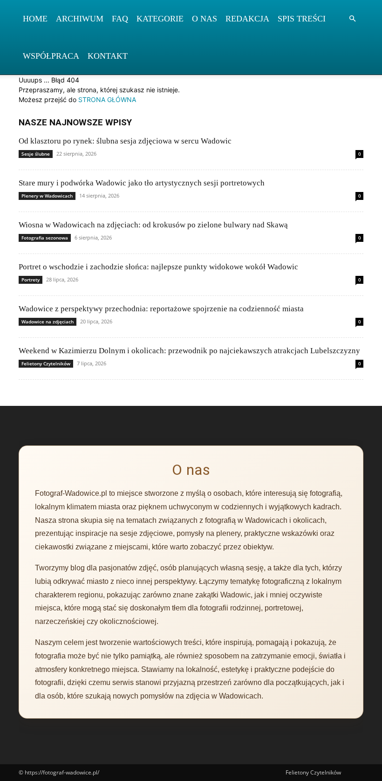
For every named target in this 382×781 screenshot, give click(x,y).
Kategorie (160, 18)
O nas (204, 18)
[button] (352, 18)
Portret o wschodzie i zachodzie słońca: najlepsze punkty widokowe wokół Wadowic (158, 266)
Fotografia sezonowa (44, 237)
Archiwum (79, 18)
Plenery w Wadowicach (47, 195)
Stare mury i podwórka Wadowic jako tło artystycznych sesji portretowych (142, 182)
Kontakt (108, 56)
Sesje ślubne (35, 154)
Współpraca (51, 56)
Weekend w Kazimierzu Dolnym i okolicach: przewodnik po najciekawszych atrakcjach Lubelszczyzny (189, 350)
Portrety (30, 279)
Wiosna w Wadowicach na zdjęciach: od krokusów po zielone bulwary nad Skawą (153, 224)
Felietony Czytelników (45, 363)
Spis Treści (302, 18)
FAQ (120, 18)
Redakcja (247, 18)
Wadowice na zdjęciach (47, 321)
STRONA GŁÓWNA (107, 99)
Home (35, 18)
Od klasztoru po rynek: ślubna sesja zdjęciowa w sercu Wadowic (125, 141)
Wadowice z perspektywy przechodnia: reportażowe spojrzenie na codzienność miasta (161, 308)
